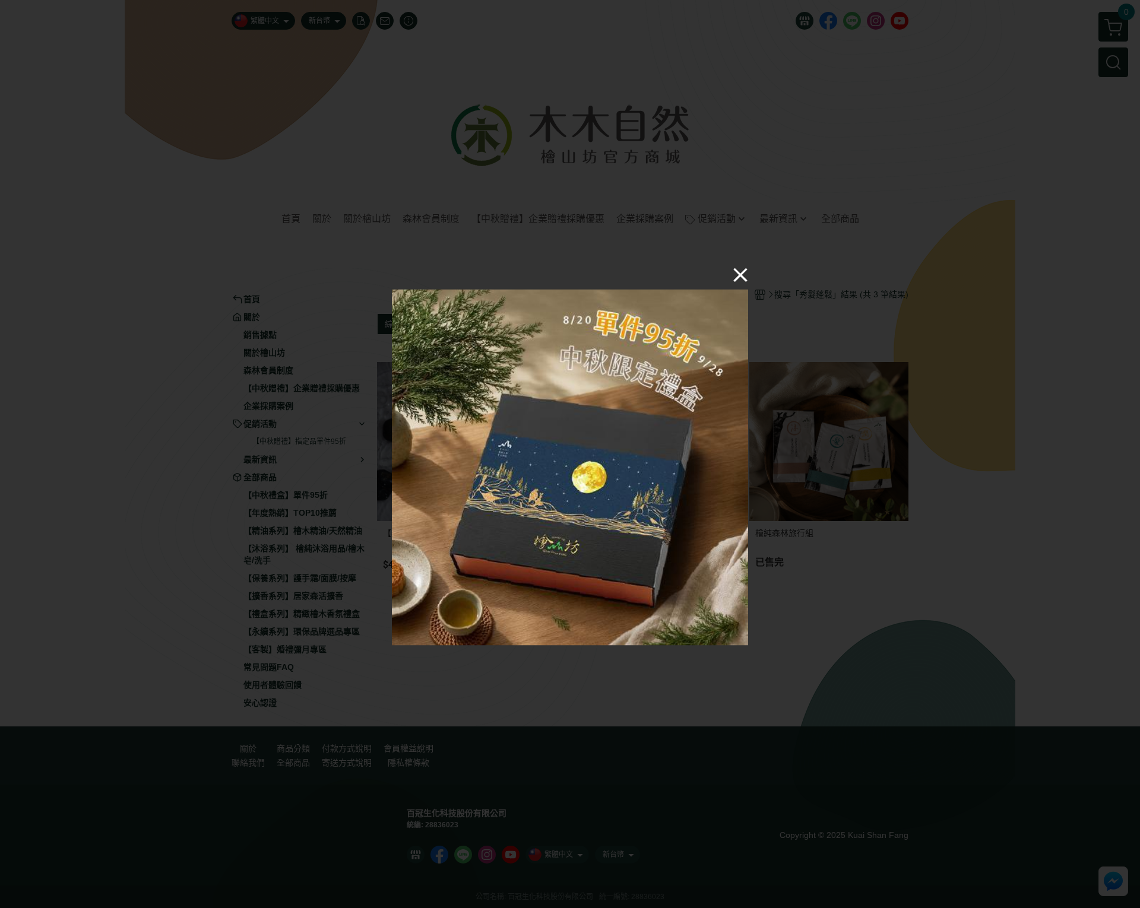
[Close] (740, 275)
